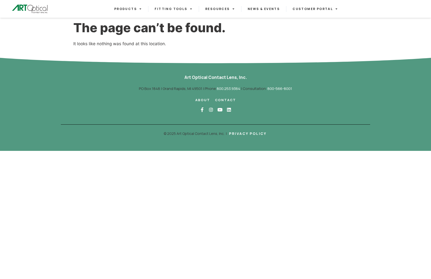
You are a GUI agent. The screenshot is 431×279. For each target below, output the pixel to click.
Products (125, 9)
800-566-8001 (279, 88)
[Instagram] (211, 109)
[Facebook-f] (202, 109)
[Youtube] (220, 109)
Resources (217, 9)
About (202, 100)
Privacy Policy (248, 133)
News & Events (264, 9)
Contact (225, 100)
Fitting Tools (171, 9)
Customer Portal (313, 9)
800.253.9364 (228, 88)
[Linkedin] (229, 109)
